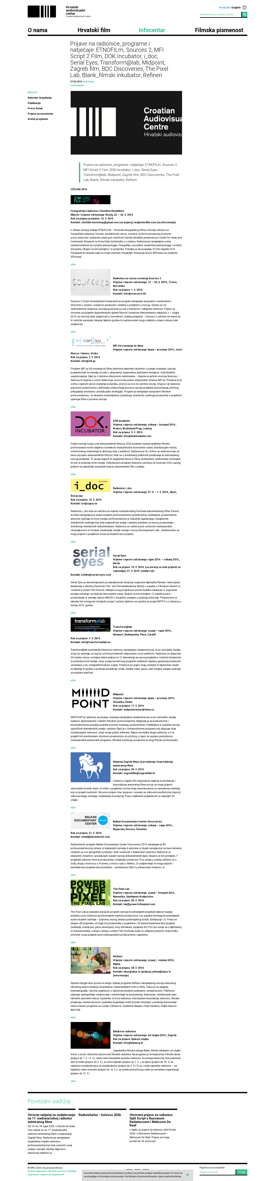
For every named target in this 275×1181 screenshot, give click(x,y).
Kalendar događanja (40, 97)
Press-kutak (35, 108)
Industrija (89, 81)
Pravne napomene (37, 1171)
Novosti (32, 92)
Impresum (33, 1174)
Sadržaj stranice (57, 1171)
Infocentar (152, 30)
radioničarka (77, 85)
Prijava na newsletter (40, 113)
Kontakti (72, 1171)
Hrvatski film (94, 30)
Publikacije (34, 103)
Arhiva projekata (38, 119)
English (236, 7)
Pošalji (242, 1172)
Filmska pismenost (219, 30)
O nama (37, 30)
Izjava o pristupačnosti (52, 1174)
